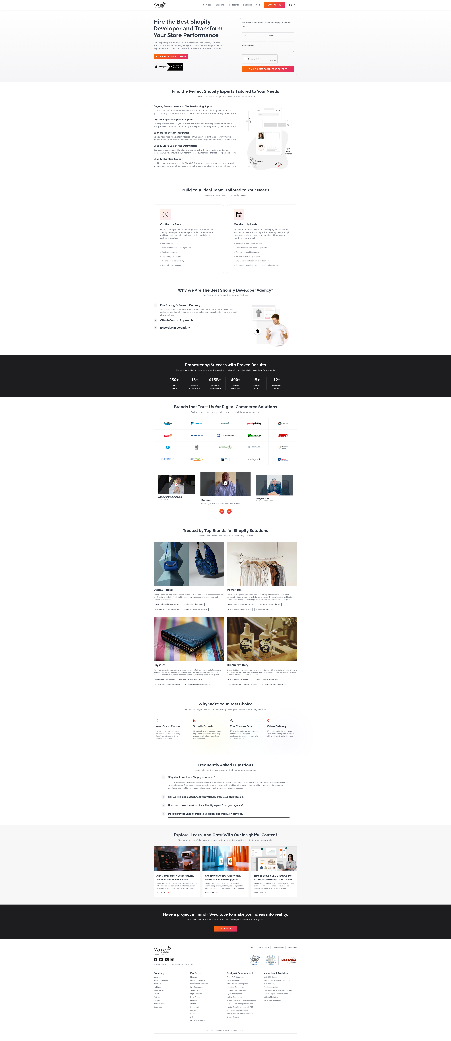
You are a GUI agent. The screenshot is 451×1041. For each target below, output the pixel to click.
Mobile (272, 35)
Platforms (219, 5)
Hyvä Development (234, 994)
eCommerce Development (237, 1010)
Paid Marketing (270, 984)
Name (245, 26)
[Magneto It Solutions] (160, 5)
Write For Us (159, 990)
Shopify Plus (195, 990)
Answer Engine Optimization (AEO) (277, 994)
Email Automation (271, 987)
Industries (247, 5)
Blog (253, 947)
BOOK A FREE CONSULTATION (171, 56)
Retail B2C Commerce (235, 977)
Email (244, 35)
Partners (157, 997)
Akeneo (193, 1004)
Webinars (157, 987)
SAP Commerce (196, 987)
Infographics (264, 947)
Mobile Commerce (234, 997)
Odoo (192, 1014)
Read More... (161, 893)
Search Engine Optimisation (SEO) (277, 980)
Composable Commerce (236, 990)
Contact (157, 1000)
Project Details (248, 45)
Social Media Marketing (273, 1000)
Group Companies (161, 980)
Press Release (278, 947)
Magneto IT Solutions (214, 1030)
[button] (221, 511)
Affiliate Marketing (271, 997)
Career (156, 994)
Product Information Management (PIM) (242, 1000)
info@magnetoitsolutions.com (181, 964)
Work (258, 5)
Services (207, 5)
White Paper (292, 947)
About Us (157, 977)
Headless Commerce (235, 987)
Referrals (157, 984)
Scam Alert (158, 1007)
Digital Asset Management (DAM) (240, 1004)
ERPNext (193, 1010)
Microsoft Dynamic (197, 1020)
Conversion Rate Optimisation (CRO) (278, 990)
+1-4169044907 (160, 964)
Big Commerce (196, 994)
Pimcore (193, 1000)
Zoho (192, 1017)
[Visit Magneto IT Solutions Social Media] (155, 959)
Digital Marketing (270, 977)
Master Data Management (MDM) (240, 1007)
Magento (193, 977)
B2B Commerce (233, 980)
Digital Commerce (234, 1017)
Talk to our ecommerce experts (268, 69)
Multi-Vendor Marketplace (237, 984)
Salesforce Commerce (199, 984)
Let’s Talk (225, 929)
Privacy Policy (159, 1004)
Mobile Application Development (240, 1014)
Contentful (194, 1007)
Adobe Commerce (197, 980)
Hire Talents (233, 5)
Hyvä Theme (195, 997)
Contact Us (274, 5)
